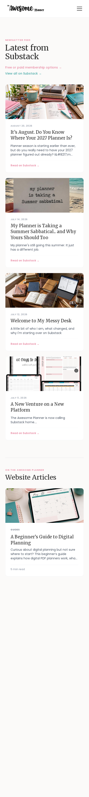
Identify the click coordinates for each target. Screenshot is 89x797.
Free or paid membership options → (33, 67)
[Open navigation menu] (79, 8)
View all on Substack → (23, 73)
